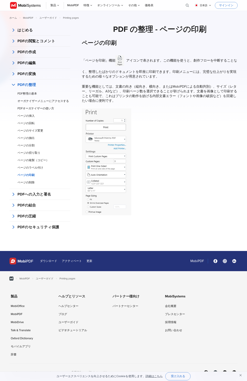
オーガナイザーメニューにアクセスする (43, 101)
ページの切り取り (28, 153)
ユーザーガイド (48, 17)
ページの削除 (26, 182)
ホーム (13, 17)
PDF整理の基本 (27, 93)
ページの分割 (26, 145)
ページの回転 (26, 123)
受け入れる (178, 376)
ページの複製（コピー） (33, 160)
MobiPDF (28, 17)
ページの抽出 (26, 138)
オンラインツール (108, 5)
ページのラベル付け (30, 167)
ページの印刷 (26, 175)
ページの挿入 (26, 116)
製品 (53, 5)
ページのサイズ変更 (30, 130)
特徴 (86, 5)
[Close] (240, 375)
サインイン (226, 5)
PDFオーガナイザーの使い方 (35, 108)
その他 (132, 5)
